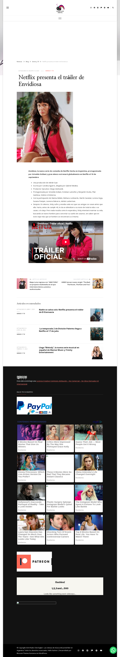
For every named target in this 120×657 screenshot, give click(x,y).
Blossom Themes (23, 653)
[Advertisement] (60, 39)
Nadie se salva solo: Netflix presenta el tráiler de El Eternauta (61, 310)
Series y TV (49, 71)
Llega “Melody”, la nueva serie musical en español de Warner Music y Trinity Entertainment (59, 350)
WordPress (43, 653)
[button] (113, 650)
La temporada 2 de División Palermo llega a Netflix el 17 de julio (60, 329)
